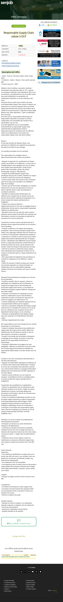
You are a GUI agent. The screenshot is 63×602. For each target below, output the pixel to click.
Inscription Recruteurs (10, 582)
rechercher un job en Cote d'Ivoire (58, 597)
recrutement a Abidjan (44, 598)
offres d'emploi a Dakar (34, 597)
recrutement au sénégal (27, 597)
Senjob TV (7, 589)
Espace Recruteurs (31, 582)
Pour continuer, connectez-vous (19, 523)
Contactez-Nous (30, 580)
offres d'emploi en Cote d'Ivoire (20, 598)
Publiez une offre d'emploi (11, 586)
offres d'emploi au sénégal (20, 597)
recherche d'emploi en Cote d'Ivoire (48, 597)
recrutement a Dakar (40, 597)
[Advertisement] (49, 99)
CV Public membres (31, 589)
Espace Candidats (31, 584)
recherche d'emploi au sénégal (4, 597)
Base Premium (8, 591)
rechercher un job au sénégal (12, 597)
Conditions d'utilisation (10, 584)
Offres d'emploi (30, 586)
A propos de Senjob (9, 580)
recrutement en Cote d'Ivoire (29, 598)
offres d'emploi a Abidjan (37, 598)
